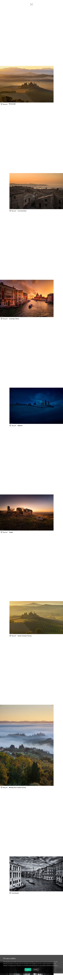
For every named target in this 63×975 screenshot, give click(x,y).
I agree (28, 969)
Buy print (5, 104)
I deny (35, 969)
